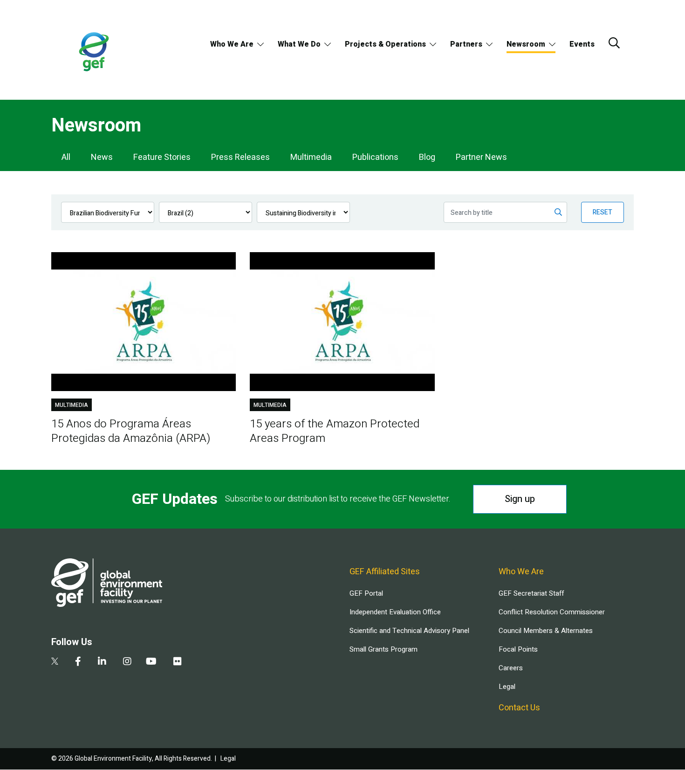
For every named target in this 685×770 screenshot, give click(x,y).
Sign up (520, 499)
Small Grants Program (383, 649)
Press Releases (240, 157)
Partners (466, 44)
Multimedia (311, 157)
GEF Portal (366, 593)
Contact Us (519, 707)
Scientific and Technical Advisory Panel (409, 631)
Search (614, 42)
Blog (427, 157)
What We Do (299, 44)
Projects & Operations (385, 44)
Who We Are (231, 44)
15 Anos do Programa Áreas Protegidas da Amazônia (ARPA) (130, 431)
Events (582, 44)
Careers (511, 668)
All (66, 157)
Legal (507, 686)
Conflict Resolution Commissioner (552, 612)
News (102, 157)
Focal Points (518, 649)
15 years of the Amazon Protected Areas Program (334, 431)
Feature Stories (162, 157)
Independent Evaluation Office (395, 612)
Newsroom (526, 44)
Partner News (481, 157)
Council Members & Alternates (546, 631)
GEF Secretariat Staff (531, 593)
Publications (375, 157)
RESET (602, 212)
